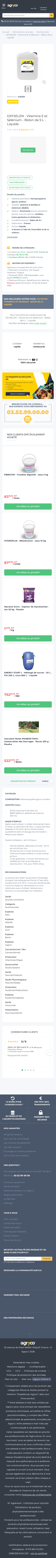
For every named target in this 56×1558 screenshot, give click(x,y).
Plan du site (11, 1379)
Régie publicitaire (13, 1195)
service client (40, 21)
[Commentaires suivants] (49, 1052)
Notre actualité (12, 1227)
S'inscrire (47, 1259)
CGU (8, 1371)
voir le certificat (39, 1553)
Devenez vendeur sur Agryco (19, 1190)
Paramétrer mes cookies (26, 1362)
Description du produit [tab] (23, 781)
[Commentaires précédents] (7, 1052)
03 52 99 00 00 (10, 21)
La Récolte (9, 1199)
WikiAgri (8, 1203)
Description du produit (19, 177)
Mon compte (11, 1219)
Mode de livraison (13, 1134)
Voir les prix (28, 150)
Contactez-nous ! (13, 1223)
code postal (40, 323)
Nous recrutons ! (12, 1240)
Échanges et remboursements (20, 1151)
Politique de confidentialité (36, 1494)
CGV (17, 1371)
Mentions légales (16, 1366)
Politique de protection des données (26, 1375)
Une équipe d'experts (15, 1231)
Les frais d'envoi (12, 1147)
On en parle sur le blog (20, 187)
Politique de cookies (35, 1371)
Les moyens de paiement (17, 1143)
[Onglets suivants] (51, 781)
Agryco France (40, 1379)
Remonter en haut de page (28, 1086)
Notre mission (11, 1236)
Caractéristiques (17, 182)
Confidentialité (37, 1366)
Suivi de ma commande (16, 1138)
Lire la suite (12, 237)
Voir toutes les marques (16, 1155)
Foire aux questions (14, 1182)
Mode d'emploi (12, 1186)
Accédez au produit (28, 506)
